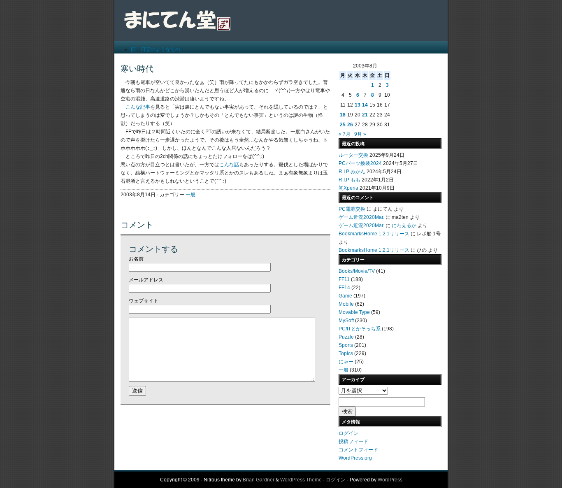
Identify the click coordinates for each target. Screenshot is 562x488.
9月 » (360, 134)
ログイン (348, 433)
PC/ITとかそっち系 (360, 329)
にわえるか (404, 225)
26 (350, 125)
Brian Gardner (258, 480)
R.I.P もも (349, 180)
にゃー (346, 362)
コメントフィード (358, 450)
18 (343, 115)
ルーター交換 (353, 155)
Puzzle (346, 337)
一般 (190, 195)
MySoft (346, 320)
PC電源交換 (352, 209)
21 (365, 115)
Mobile (346, 304)
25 (343, 125)
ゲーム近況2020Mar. (361, 217)
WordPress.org (355, 458)
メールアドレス (146, 280)
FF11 (344, 279)
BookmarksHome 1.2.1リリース (374, 234)
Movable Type (354, 312)
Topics (346, 353)
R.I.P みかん (352, 171)
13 (357, 105)
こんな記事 (137, 107)
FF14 (344, 287)
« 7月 (345, 134)
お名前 (136, 259)
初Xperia (348, 188)
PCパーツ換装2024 (360, 163)
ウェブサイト (143, 301)
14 (365, 105)
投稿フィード (353, 441)
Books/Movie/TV (357, 271)
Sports (346, 345)
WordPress (390, 480)
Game (345, 296)
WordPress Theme (301, 480)
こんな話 (229, 164)
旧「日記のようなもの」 (158, 49)
